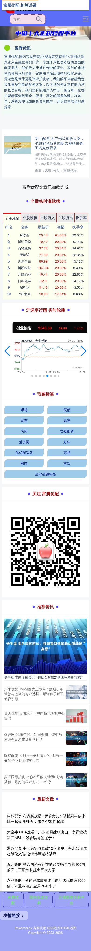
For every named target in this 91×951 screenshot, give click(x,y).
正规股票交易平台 (71, 899)
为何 (24, 431)
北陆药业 (24, 274)
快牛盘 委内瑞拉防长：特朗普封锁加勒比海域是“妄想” (43, 677)
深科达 (24, 287)
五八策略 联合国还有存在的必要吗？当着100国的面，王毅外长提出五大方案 (46, 866)
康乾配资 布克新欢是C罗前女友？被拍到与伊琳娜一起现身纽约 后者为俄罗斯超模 (46, 818)
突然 (66, 409)
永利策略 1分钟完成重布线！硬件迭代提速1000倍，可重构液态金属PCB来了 (46, 883)
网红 (24, 463)
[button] (7, 351)
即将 (24, 409)
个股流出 (65, 217)
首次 (66, 463)
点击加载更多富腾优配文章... (46, 187)
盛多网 (24, 441)
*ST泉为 (25, 293)
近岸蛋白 (24, 261)
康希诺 (24, 254)
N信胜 (24, 235)
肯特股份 (24, 248)
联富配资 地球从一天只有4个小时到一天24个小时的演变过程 (33, 758)
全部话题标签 (45, 473)
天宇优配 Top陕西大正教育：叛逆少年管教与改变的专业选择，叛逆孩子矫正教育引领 (34, 693)
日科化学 (24, 280)
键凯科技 (24, 267)
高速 (66, 420)
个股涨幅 (12, 218)
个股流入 (47, 217)
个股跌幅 (29, 217)
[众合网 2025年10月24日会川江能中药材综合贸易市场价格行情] (76, 738)
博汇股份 (24, 241)
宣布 (24, 420)
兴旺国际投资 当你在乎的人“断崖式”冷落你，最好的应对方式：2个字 (33, 779)
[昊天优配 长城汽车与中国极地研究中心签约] (76, 716)
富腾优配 (13, 899)
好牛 (66, 441)
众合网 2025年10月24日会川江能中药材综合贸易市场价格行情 (33, 737)
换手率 (81, 217)
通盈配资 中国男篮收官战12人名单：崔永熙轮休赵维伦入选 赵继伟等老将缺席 (47, 850)
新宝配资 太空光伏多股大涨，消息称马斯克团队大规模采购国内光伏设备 (59, 143)
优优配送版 (24, 452)
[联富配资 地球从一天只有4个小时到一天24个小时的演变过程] (76, 759)
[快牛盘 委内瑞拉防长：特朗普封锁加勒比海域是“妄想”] (45, 645)
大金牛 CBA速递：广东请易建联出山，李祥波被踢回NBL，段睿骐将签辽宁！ (47, 834)
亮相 (66, 452)
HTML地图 (68, 927)
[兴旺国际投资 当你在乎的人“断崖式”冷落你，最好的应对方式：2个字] (76, 780)
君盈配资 (67, 431)
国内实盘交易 (38, 899)
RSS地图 (53, 927)
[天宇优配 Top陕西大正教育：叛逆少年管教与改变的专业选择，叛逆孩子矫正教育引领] (76, 693)
